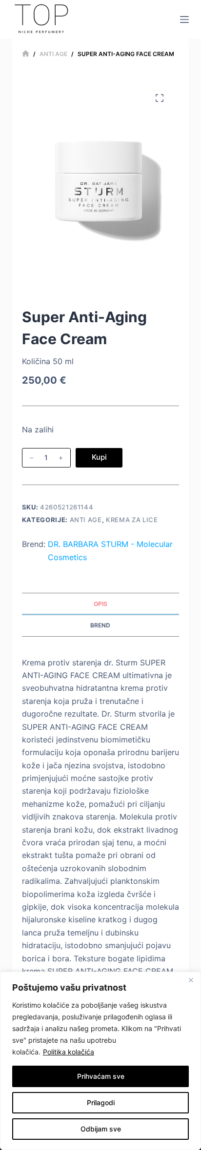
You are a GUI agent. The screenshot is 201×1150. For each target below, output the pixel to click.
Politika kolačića (68, 1052)
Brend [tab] (100, 625)
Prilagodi (101, 1102)
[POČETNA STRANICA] (25, 54)
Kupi (99, 457)
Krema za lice (132, 520)
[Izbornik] (184, 19)
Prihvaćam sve (100, 1076)
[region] (100, 1061)
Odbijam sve (100, 1129)
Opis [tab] (100, 603)
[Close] (191, 980)
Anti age (86, 520)
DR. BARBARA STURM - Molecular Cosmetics (110, 550)
